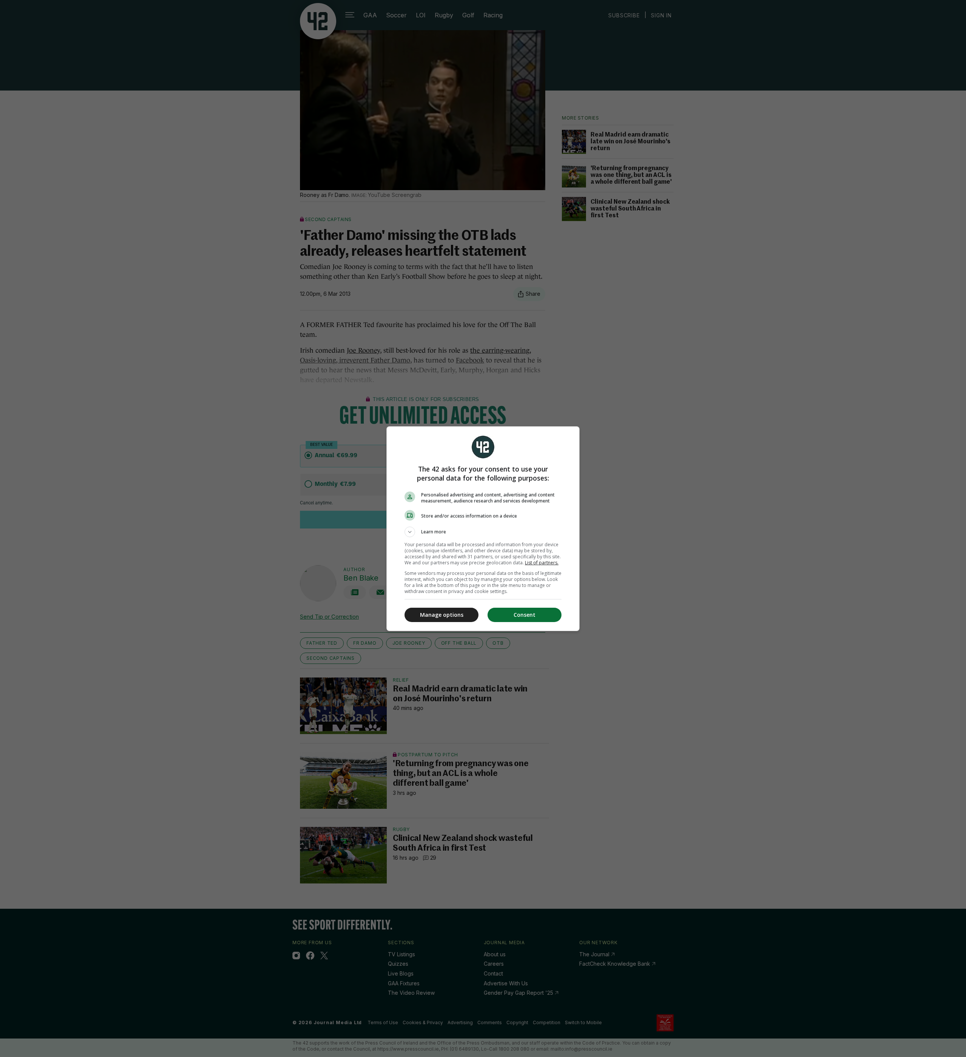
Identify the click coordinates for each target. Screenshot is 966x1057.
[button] (483, 532)
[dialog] (483, 528)
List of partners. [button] (541, 562)
